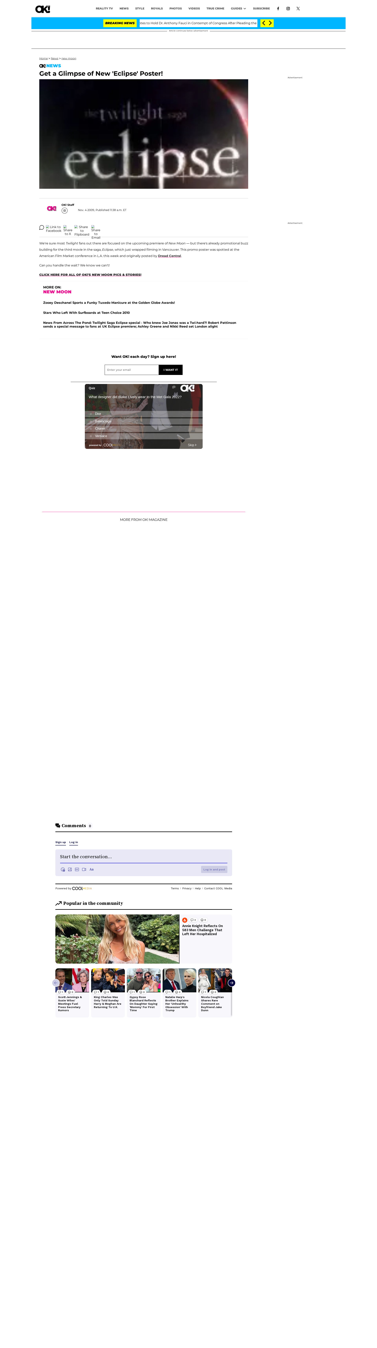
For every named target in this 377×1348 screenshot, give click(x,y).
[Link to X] (298, 8)
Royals (157, 8)
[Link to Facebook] (278, 8)
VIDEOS (194, 8)
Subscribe (261, 8)
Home (43, 58)
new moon (68, 58)
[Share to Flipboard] (81, 227)
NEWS (124, 8)
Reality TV (104, 8)
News (54, 58)
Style (139, 8)
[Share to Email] (95, 227)
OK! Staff (67, 205)
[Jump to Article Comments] (41, 227)
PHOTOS (175, 8)
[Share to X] (67, 227)
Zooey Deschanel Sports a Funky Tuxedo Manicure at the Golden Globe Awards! (109, 303)
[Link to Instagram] (288, 8)
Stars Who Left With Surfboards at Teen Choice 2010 (86, 313)
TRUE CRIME (215, 8)
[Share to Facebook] (53, 227)
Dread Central (169, 256)
